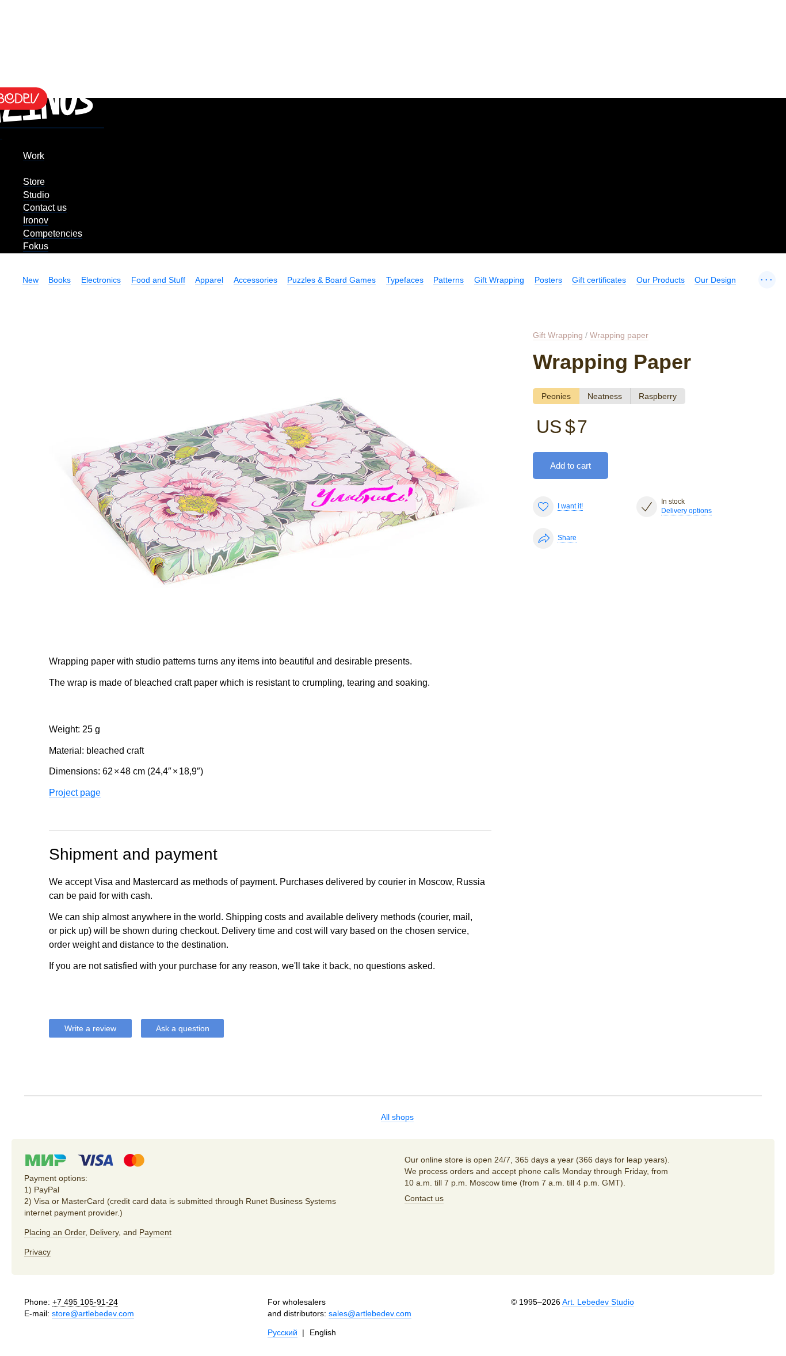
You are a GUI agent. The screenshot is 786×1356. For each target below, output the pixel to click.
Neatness (604, 396)
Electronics (101, 279)
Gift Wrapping (499, 279)
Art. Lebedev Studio (598, 1301)
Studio (36, 195)
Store (34, 182)
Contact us (45, 207)
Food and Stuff (158, 279)
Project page (75, 792)
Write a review (90, 1028)
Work (33, 156)
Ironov (35, 220)
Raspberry (658, 396)
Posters (548, 279)
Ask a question (182, 1028)
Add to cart (570, 465)
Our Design (715, 279)
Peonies (556, 396)
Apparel (209, 279)
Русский (282, 1332)
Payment (155, 1232)
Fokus (35, 246)
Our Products (660, 279)
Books (59, 279)
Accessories (255, 279)
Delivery (104, 1232)
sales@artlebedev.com (370, 1313)
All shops (397, 1117)
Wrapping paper (619, 335)
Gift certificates (599, 279)
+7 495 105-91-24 (85, 1301)
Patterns (448, 279)
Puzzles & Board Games (331, 279)
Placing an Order (54, 1232)
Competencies (52, 233)
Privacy (37, 1251)
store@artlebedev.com (93, 1313)
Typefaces (404, 279)
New (30, 279)
